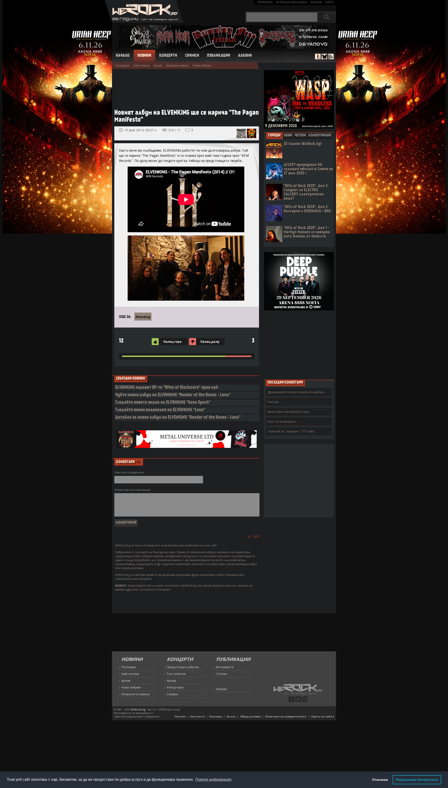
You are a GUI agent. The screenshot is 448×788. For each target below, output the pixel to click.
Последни (122, 66)
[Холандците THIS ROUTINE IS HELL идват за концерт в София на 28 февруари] (241, 133)
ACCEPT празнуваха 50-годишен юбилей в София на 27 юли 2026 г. (308, 169)
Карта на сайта (322, 716)
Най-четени (141, 66)
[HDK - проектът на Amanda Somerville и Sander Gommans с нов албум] (251, 133)
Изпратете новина (135, 694)
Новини (144, 56)
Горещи (274, 135)
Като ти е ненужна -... (283, 421)
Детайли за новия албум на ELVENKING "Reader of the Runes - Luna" (178, 417)
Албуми (245, 56)
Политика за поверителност (286, 716)
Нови (288, 135)
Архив (158, 66)
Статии (221, 674)
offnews (265, 2)
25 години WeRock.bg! (303, 144)
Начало (123, 56)
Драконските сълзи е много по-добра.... (297, 392)
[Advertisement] (184, 86)
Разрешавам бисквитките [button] (417, 779)
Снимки (192, 56)
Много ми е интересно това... (289, 412)
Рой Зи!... (274, 402)
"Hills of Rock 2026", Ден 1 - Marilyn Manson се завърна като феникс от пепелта (307, 232)
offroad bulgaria (291, 2)
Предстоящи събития (183, 667)
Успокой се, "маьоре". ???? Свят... (292, 431)
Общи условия (250, 716)
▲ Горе (253, 536)
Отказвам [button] (380, 779)
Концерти (168, 56)
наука (316, 2)
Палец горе (172, 341)
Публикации (218, 56)
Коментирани (319, 135)
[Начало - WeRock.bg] (144, 21)
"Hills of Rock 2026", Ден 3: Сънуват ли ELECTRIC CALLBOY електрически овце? (306, 192)
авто (329, 2)
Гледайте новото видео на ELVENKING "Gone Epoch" (162, 402)
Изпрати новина (177, 66)
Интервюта (224, 667)
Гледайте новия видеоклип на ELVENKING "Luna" (160, 410)
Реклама (215, 716)
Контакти (197, 716)
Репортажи (175, 687)
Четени (300, 135)
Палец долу (209, 341)
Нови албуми (202, 66)
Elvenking (142, 317)
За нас (231, 716)
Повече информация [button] (213, 779)
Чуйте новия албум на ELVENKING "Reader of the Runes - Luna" (173, 395)
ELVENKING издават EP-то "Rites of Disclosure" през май (166, 387)
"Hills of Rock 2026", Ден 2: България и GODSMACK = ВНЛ (307, 209)
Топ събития (176, 674)
